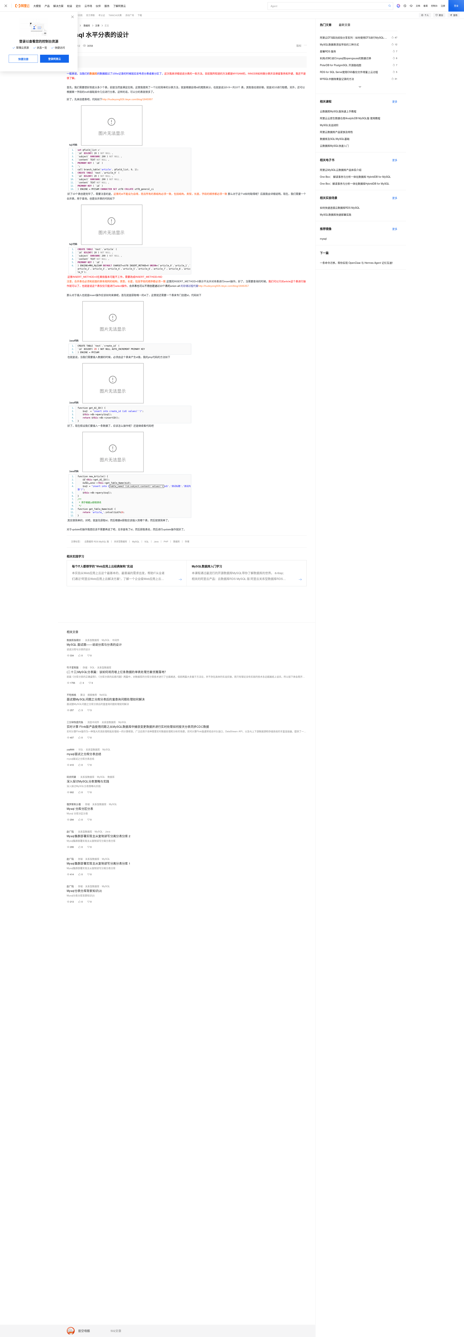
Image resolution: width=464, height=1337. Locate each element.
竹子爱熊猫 (72, 667)
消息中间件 (93, 722)
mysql (323, 238)
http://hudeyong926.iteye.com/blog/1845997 (127, 99)
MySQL (135, 541)
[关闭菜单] (6, 6)
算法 (82, 694)
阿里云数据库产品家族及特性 (336, 132)
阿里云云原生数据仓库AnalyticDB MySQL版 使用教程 (350, 118)
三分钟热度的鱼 (75, 722)
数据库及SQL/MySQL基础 (334, 139)
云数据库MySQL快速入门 (334, 145)
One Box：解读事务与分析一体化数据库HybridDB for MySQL (354, 183)
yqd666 (70, 749)
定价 (78, 6)
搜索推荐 (92, 694)
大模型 (37, 6)
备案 (425, 5)
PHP (166, 541)
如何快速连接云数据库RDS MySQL (340, 207)
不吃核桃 (71, 694)
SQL (146, 541)
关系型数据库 (120, 541)
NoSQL (103, 694)
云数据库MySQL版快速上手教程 (338, 111)
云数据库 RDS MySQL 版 (96, 541)
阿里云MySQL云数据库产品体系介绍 (340, 170)
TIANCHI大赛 (115, 15)
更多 (394, 101)
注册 (443, 5)
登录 (456, 5)
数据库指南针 (74, 640)
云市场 (88, 6)
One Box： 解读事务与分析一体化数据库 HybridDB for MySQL (355, 176)
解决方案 (58, 6)
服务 (106, 6)
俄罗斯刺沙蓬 (74, 804)
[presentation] (85, 479)
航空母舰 (84, 1331)
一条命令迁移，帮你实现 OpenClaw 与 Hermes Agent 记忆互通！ (357, 263)
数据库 (87, 25)
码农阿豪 (71, 776)
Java (156, 541)
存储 (187, 541)
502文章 (116, 1331)
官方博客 (90, 15)
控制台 (434, 5)
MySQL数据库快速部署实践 (335, 214)
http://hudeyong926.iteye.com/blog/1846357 (223, 285)
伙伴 (98, 6)
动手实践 (78, 15)
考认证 (101, 15)
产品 (47, 6)
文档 (418, 5)
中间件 (115, 640)
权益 (69, 6)
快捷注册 (23, 59)
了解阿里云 (119, 6)
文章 (97, 25)
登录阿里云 (54, 59)
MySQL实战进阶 (329, 125)
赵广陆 (70, 831)
